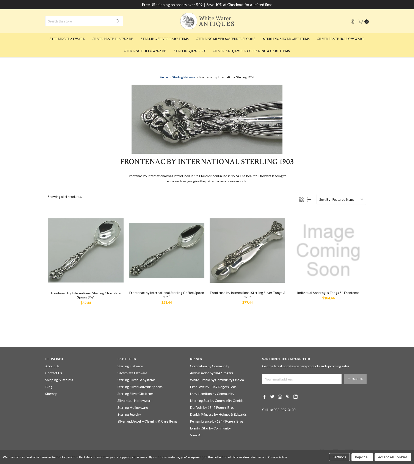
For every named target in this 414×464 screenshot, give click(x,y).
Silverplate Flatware (113, 39)
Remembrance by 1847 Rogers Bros (216, 421)
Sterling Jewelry (190, 51)
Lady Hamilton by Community (212, 393)
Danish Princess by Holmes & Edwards (218, 414)
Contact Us (53, 373)
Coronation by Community (209, 366)
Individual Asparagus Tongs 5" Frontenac (328, 292)
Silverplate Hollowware (340, 39)
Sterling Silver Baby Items (165, 39)
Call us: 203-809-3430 (278, 409)
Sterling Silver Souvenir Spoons (225, 39)
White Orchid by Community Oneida (217, 380)
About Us (52, 366)
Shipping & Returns (59, 380)
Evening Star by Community (210, 428)
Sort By (324, 199)
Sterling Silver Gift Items (286, 39)
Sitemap (51, 393)
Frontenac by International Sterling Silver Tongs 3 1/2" (247, 294)
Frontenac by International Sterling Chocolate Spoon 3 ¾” (86, 295)
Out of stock (167, 280)
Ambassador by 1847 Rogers (211, 373)
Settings (339, 457)
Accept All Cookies (393, 457)
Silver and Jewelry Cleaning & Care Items (251, 51)
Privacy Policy (277, 457)
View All (196, 435)
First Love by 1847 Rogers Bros (213, 387)
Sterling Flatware (67, 39)
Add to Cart (86, 280)
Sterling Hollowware (145, 51)
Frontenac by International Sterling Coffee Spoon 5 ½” (166, 294)
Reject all (362, 457)
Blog (48, 387)
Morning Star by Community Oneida (216, 400)
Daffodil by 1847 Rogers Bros (212, 407)
